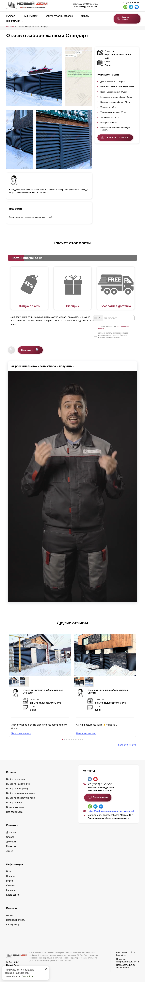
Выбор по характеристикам (20, 793)
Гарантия (11, 846)
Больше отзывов (127, 745)
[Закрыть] (46, 969)
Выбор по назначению (18, 784)
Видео (9, 881)
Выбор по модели (15, 779)
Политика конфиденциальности (127, 960)
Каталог (10, 16)
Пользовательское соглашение (126, 966)
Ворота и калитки (15, 807)
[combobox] (98, 318)
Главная (10, 26)
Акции (9, 915)
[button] (62, 739)
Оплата (10, 837)
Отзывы (85, 16)
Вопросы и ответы (15, 920)
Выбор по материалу (17, 788)
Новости (10, 876)
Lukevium (121, 955)
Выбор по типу (14, 802)
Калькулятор (31, 16)
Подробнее (28, 976)
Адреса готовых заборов (59, 16)
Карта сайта (12, 895)
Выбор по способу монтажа (20, 798)
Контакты (11, 890)
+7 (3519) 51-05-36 (131, 3)
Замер (9, 851)
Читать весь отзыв (21, 733)
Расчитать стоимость (117, 137)
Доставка (11, 832)
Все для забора (14, 812)
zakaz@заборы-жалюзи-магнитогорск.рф (111, 811)
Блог (8, 871)
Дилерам (11, 841)
